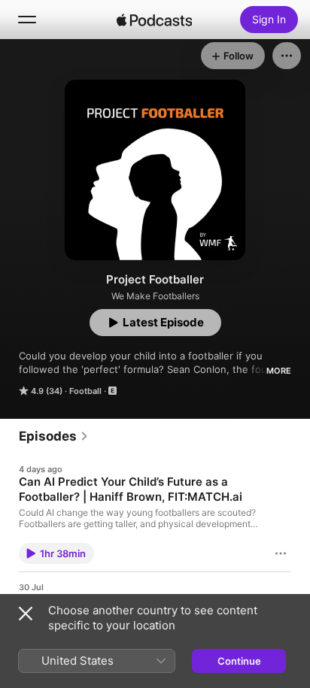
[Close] (25, 613)
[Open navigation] (27, 19)
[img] (154, 19)
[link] (54, 436)
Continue (239, 661)
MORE (278, 370)
